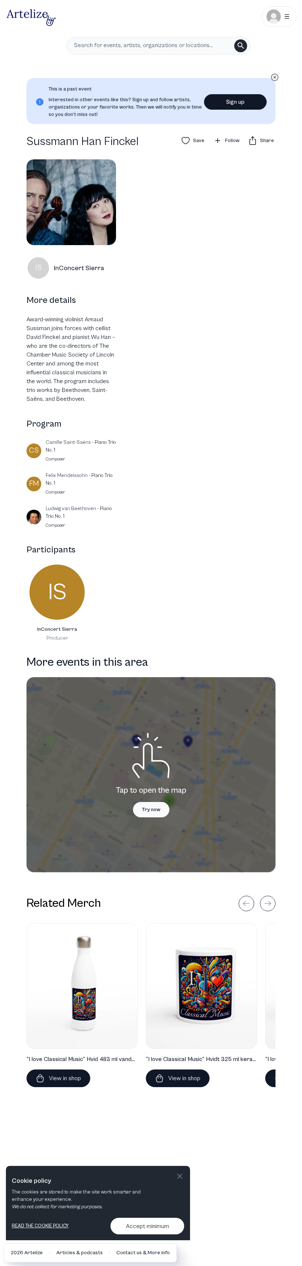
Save (198, 141)
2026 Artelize (27, 1253)
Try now (151, 810)
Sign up (235, 102)
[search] (240, 45)
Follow (232, 141)
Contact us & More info (143, 1253)
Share (267, 141)
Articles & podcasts (79, 1253)
